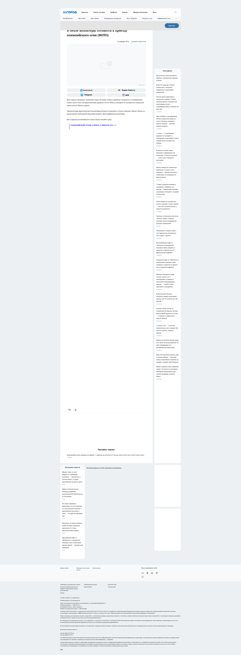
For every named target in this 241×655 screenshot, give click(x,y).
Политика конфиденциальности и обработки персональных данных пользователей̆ (69, 588)
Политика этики (112, 584)
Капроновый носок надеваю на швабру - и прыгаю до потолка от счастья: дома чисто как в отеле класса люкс (105, 456)
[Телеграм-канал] (86, 95)
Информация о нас (163, 18)
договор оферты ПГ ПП (66, 635)
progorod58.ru (88, 616)
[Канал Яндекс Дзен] (156, 573)
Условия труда (112, 587)
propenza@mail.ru (85, 603)
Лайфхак (113, 12)
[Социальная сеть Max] (126, 95)
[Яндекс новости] (126, 90)
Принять (172, 26)
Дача (154, 12)
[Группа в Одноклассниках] (147, 573)
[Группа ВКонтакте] (86, 90)
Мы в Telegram (132, 18)
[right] (179, 18)
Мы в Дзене (95, 18)
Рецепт (125, 12)
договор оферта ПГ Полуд (67, 633)
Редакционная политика (90, 584)
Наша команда (88, 587)
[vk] (69, 409)
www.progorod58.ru (75, 597)
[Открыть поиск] (175, 12)
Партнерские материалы (112, 18)
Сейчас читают (99, 12)
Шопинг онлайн (64, 568)
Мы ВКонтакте (68, 18)
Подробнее (110, 639)
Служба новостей (138, 41)
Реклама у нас (147, 18)
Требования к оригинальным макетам (70, 584)
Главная (62, 593)
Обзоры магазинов (140, 12)
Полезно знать (96, 568)
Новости (85, 12)
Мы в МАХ (81, 18)
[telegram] (76, 409)
